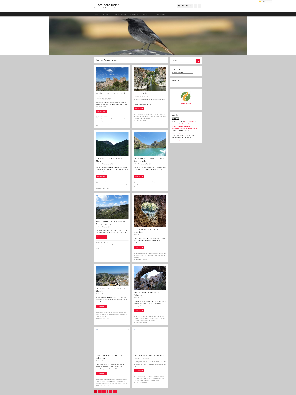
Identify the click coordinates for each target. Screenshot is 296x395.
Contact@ (146, 14)
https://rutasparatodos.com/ (180, 133)
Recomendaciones (120, 14)
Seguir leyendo (101, 111)
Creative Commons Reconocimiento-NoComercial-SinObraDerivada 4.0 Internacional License (184, 126)
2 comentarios (140, 186)
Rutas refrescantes (146, 118)
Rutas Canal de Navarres (157, 114)
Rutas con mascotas (108, 121)
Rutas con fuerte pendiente (108, 314)
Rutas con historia (111, 245)
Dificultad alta (102, 379)
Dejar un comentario (103, 125)
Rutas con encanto (119, 119)
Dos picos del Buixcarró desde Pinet (149, 355)
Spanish (263, 1)
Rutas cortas (117, 121)
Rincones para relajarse (120, 243)
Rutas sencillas (105, 123)
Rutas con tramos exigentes (156, 378)
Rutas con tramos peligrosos (109, 383)
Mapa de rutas (134, 14)
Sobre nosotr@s (106, 14)
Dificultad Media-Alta (141, 376)
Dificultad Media (140, 114)
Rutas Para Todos (189, 121)
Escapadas (115, 117)
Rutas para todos (106, 5)
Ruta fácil (144, 253)
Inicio (96, 14)
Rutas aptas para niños (107, 119)
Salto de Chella (140, 93)
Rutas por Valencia (139, 184)
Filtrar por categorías (159, 14)
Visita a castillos (114, 123)
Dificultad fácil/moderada (105, 117)
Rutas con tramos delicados (141, 378)
